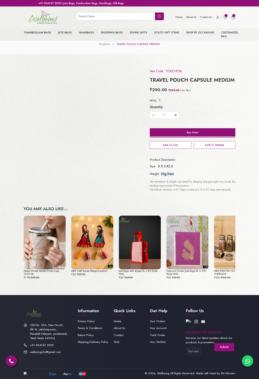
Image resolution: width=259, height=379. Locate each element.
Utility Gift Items (166, 32)
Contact (118, 335)
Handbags (86, 32)
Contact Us (206, 17)
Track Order (157, 335)
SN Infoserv (228, 373)
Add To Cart (170, 145)
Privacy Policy (86, 321)
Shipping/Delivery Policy (93, 342)
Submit (224, 347)
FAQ (116, 342)
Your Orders (157, 321)
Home (179, 17)
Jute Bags (65, 32)
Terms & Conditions (90, 328)
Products (104, 44)
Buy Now (192, 132)
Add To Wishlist (214, 145)
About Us (191, 17)
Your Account (158, 328)
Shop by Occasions (200, 32)
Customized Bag (229, 34)
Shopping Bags (112, 32)
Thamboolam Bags (37, 32)
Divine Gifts (138, 32)
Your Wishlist (158, 342)
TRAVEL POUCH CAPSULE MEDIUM (138, 44)
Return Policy (86, 335)
